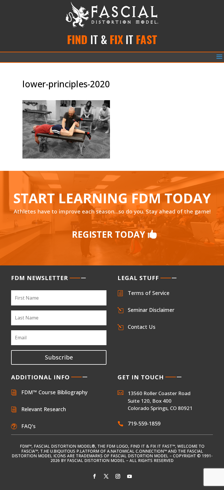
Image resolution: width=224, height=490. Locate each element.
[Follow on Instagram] (118, 476)
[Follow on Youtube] (129, 476)
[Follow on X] (106, 476)
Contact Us (141, 326)
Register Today (108, 234)
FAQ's (28, 426)
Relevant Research (43, 409)
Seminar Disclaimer (151, 309)
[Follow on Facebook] (94, 476)
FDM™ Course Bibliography (54, 392)
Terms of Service (148, 292)
